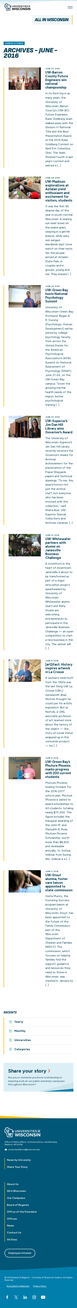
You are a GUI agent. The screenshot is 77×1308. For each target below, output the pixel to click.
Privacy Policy (39, 1286)
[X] (16, 1297)
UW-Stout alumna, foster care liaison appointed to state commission (59, 882)
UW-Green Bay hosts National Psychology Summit (56, 295)
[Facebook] (7, 1297)
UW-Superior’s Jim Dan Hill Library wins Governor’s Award (59, 426)
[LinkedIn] (25, 1297)
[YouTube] (43, 1297)
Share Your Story (17, 1167)
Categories (22, 1049)
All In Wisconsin (51, 20)
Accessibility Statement (18, 1286)
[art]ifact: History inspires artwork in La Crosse (59, 668)
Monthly (19, 1031)
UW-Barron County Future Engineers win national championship (56, 80)
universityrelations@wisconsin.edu (24, 1149)
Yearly (18, 1021)
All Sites (12, 1239)
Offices (12, 1218)
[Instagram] (34, 1297)
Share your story (27, 1071)
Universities (22, 1040)
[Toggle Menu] (70, 7)
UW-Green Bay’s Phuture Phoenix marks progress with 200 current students (58, 769)
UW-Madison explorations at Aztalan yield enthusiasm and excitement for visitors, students (58, 191)
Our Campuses (16, 1198)
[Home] (18, 7)
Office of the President (22, 1211)
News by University (19, 1160)
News (10, 1225)
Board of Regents (18, 1205)
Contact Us (14, 1232)
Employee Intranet (19, 1253)
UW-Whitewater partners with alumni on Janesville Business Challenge (58, 548)
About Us (12, 1184)
